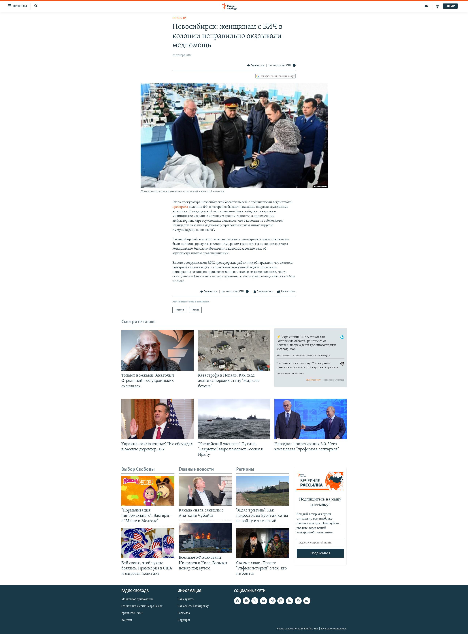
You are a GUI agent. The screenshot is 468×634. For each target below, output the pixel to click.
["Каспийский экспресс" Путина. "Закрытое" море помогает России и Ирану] (234, 419)
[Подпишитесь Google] (237, 600)
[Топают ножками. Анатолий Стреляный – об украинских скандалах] (157, 350)
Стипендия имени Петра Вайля (142, 606)
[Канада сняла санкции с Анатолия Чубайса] (205, 491)
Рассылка (184, 613)
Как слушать (186, 599)
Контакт (126, 620)
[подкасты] (437, 6)
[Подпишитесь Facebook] (246, 600)
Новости (179, 18)
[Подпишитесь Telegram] (272, 600)
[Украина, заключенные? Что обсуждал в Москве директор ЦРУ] (157, 419)
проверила (180, 207)
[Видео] (426, 6)
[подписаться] (306, 600)
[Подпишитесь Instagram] (280, 600)
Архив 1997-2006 (132, 613)
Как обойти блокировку (193, 606)
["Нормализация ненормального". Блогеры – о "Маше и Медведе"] (147, 491)
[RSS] (289, 600)
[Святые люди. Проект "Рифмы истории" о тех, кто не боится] (262, 543)
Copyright (184, 620)
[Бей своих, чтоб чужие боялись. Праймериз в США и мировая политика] (147, 543)
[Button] (256, 65)
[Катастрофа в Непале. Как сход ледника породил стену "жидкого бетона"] (234, 350)
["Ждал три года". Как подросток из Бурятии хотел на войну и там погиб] (262, 491)
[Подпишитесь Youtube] (263, 600)
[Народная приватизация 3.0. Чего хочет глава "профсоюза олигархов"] (310, 419)
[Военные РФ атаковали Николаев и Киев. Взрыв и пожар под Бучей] (205, 538)
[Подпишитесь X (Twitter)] (254, 600)
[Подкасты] (298, 600)
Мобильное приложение (137, 599)
